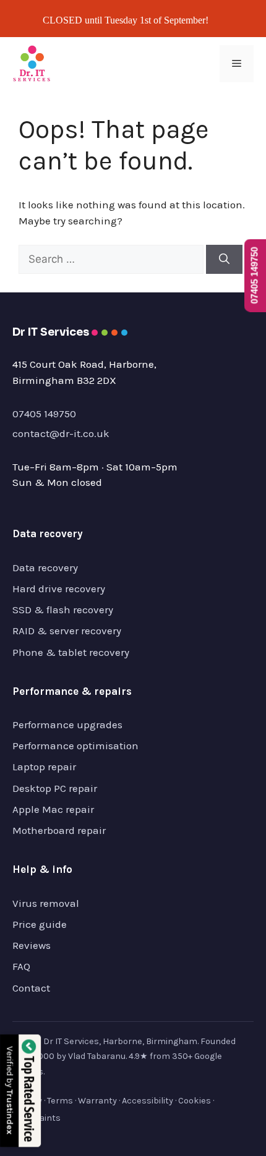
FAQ (21, 966)
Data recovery (45, 567)
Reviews (31, 945)
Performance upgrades (67, 724)
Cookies (194, 1100)
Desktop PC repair (54, 788)
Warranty (97, 1100)
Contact (31, 988)
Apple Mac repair (53, 809)
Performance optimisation (75, 745)
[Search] (224, 259)
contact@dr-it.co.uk (60, 433)
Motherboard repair (59, 830)
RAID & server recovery (66, 630)
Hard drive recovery (58, 588)
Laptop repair (44, 766)
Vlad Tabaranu (97, 1056)
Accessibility (147, 1100)
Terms (60, 1100)
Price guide (39, 924)
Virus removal (45, 903)
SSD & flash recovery (62, 609)
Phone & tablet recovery (70, 652)
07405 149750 (44, 413)
